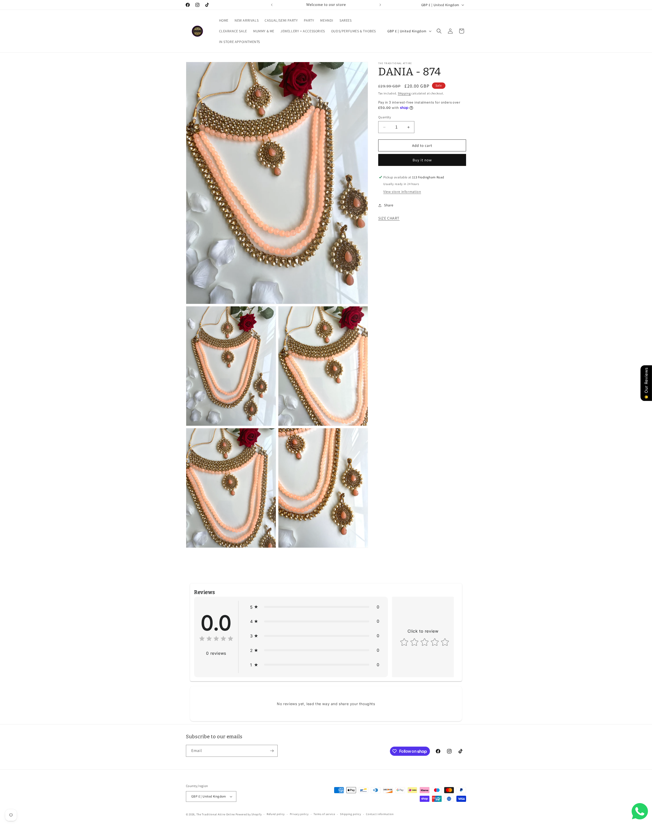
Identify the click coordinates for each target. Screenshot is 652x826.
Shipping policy (350, 814)
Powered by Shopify (249, 814)
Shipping (404, 93)
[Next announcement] (380, 5)
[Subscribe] (271, 751)
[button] (439, 31)
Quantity (384, 117)
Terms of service (324, 814)
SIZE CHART (389, 218)
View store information (402, 191)
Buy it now (422, 160)
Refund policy (276, 814)
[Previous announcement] (271, 5)
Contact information (379, 814)
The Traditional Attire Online (216, 814)
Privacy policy (299, 814)
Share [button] (388, 205)
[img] (216, 639)
